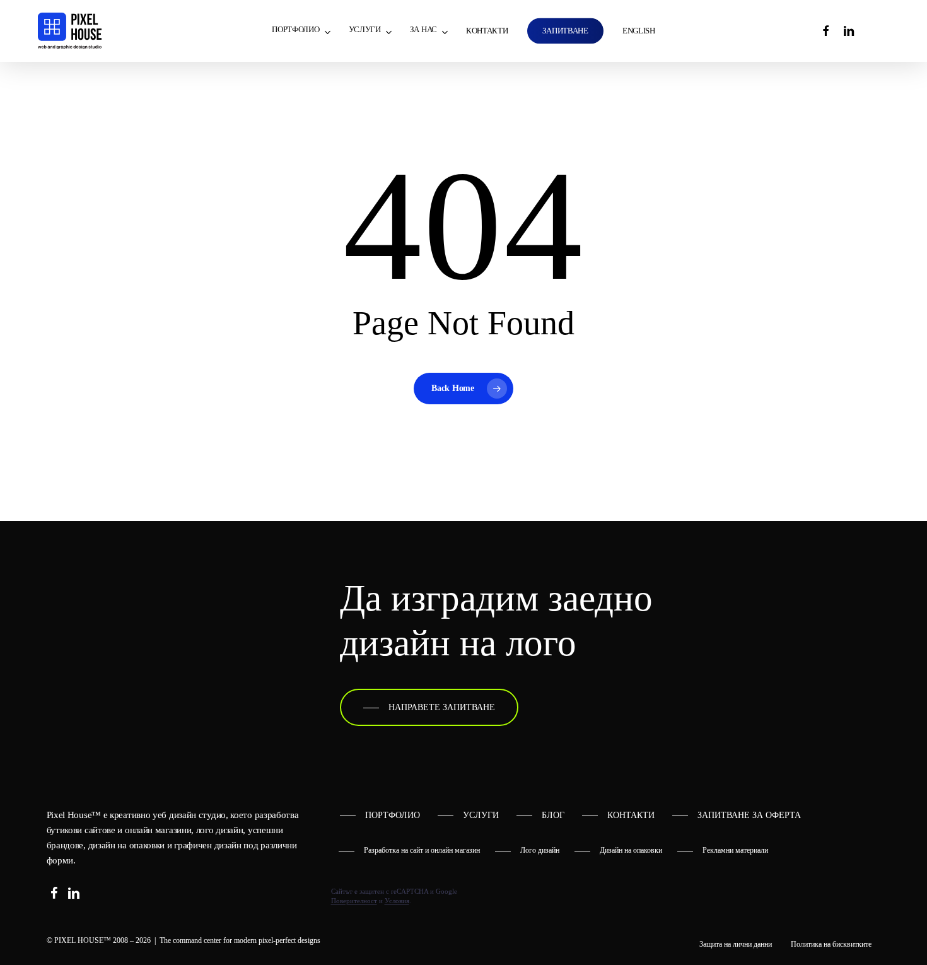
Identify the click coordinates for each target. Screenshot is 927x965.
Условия (397, 900)
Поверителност (354, 900)
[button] (429, 707)
